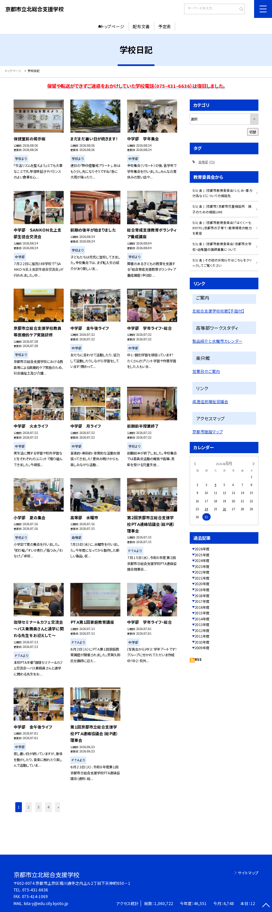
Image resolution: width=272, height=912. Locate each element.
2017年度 (202, 601)
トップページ (112, 26)
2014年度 (202, 618)
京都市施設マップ (207, 431)
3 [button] (38, 807)
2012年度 (202, 630)
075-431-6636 (35, 889)
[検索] (239, 10)
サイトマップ (248, 873)
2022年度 (202, 572)
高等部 (203, 162)
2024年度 (202, 560)
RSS (198, 659)
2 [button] (29, 807)
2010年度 (202, 642)
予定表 (164, 26)
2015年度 (202, 612)
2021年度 (202, 578)
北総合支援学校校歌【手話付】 (218, 311)
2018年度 (202, 595)
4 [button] (48, 807)
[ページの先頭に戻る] (266, 906)
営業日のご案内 (206, 371)
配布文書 (141, 26)
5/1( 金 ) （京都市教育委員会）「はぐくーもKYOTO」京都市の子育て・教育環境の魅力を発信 (222, 228)
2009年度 (202, 647)
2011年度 (202, 636)
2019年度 (202, 589)
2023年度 (202, 566)
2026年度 (202, 548)
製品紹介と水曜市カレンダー (217, 341)
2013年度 (202, 624)
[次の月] (253, 463)
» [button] (58, 807)
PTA (212, 162)
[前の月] (195, 463)
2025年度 (202, 554)
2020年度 (202, 583)
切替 (252, 131)
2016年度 (202, 607)
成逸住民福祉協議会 (210, 401)
